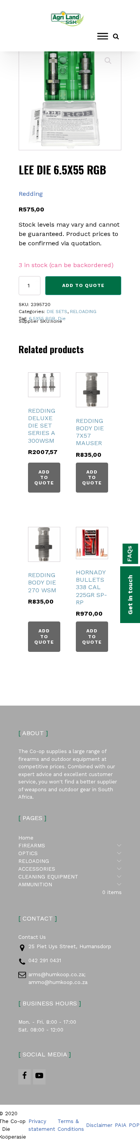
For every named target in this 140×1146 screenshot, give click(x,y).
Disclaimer (99, 1125)
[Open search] (115, 36)
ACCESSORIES (69, 869)
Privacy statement (41, 1125)
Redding (31, 193)
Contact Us (32, 937)
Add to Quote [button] (44, 477)
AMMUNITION (69, 884)
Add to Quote (83, 285)
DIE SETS (57, 311)
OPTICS (69, 853)
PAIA (120, 1125)
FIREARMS (69, 845)
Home (25, 838)
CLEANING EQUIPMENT (69, 876)
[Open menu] (102, 36)
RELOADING (83, 311)
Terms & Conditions (71, 1125)
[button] (108, 61)
